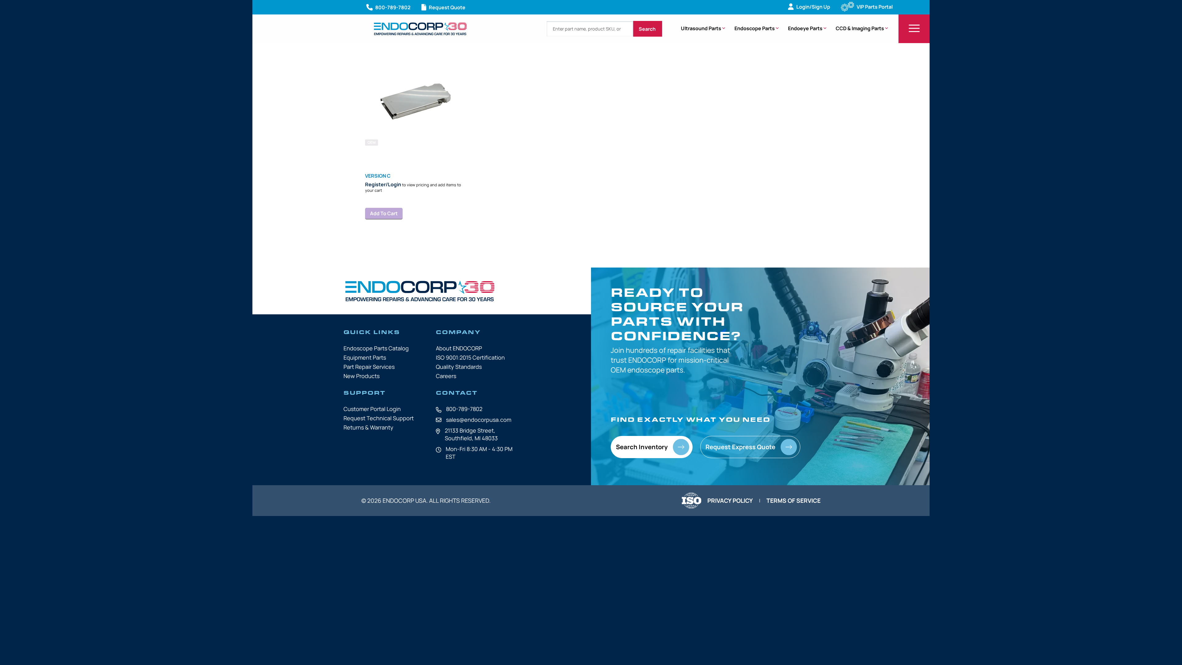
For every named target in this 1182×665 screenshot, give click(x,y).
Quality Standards (459, 366)
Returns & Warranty (368, 427)
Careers (446, 376)
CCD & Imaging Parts (860, 28)
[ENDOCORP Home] (420, 28)
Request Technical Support (379, 418)
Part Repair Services (369, 366)
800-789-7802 (464, 409)
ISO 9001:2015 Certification (470, 357)
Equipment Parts (365, 357)
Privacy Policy (730, 501)
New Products (362, 376)
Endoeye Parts (805, 28)
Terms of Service (793, 501)
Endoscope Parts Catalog (376, 348)
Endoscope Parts (754, 28)
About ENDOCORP (459, 348)
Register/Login (383, 184)
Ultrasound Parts (701, 28)
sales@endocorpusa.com (478, 419)
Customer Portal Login (372, 409)
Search (648, 29)
